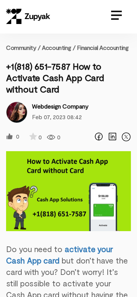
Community (23, 47)
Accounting (56, 47)
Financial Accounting (102, 47)
